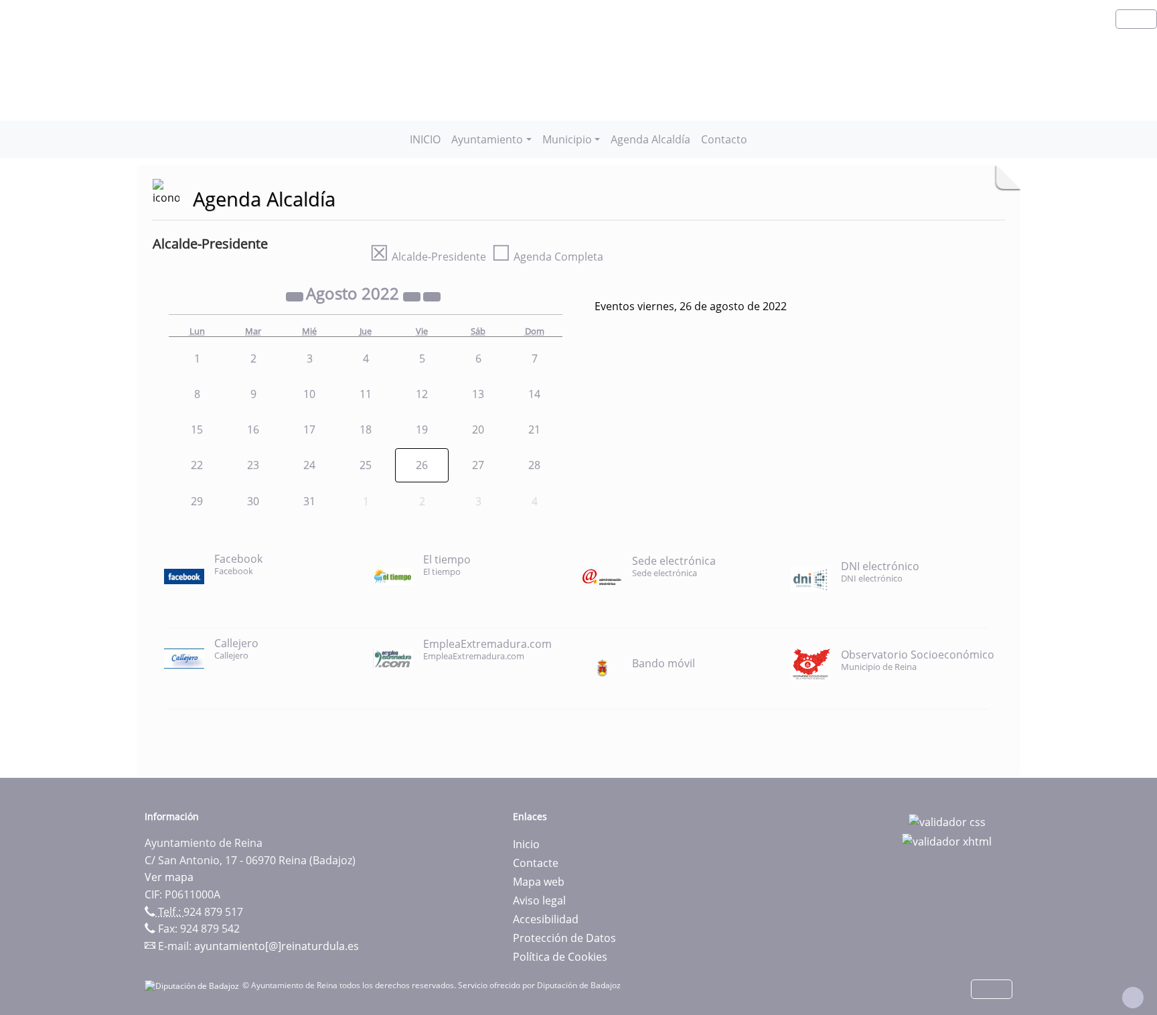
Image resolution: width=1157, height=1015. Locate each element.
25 (366, 465)
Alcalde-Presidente (428, 256)
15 (197, 429)
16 (253, 429)
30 (253, 501)
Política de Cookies (560, 956)
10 (309, 394)
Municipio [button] (567, 139)
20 (478, 429)
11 (366, 394)
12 (422, 394)
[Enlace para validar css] (947, 820)
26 (422, 465)
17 (309, 429)
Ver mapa (169, 877)
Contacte (535, 863)
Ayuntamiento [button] (487, 139)
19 (422, 429)
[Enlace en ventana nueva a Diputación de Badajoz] (193, 985)
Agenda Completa (547, 256)
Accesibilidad (545, 919)
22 (197, 465)
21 (534, 429)
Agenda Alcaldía (650, 139)
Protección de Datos (564, 938)
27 (478, 465)
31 (309, 501)
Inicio (526, 844)
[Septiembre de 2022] (432, 295)
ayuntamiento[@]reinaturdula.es (276, 946)
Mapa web (538, 881)
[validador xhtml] (947, 840)
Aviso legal (539, 900)
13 (478, 394)
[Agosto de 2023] (413, 295)
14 (534, 394)
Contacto (724, 139)
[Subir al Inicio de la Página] (1133, 997)
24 (309, 465)
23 (253, 465)
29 (197, 501)
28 (534, 465)
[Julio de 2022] (296, 295)
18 (366, 429)
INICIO (425, 139)
